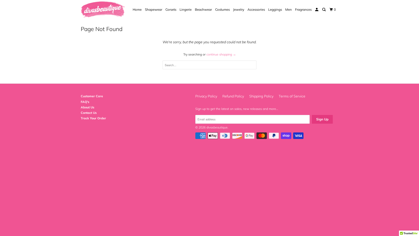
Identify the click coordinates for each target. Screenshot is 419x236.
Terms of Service (292, 96)
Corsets (170, 9)
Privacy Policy (206, 96)
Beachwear (203, 9)
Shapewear (153, 9)
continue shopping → (221, 54)
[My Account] (317, 10)
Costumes (222, 9)
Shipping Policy (261, 96)
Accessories (256, 9)
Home (137, 9)
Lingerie (186, 9)
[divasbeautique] (103, 9)
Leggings (275, 9)
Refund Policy (233, 96)
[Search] (324, 10)
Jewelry (238, 9)
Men (288, 9)
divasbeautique (217, 127)
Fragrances (303, 9)
